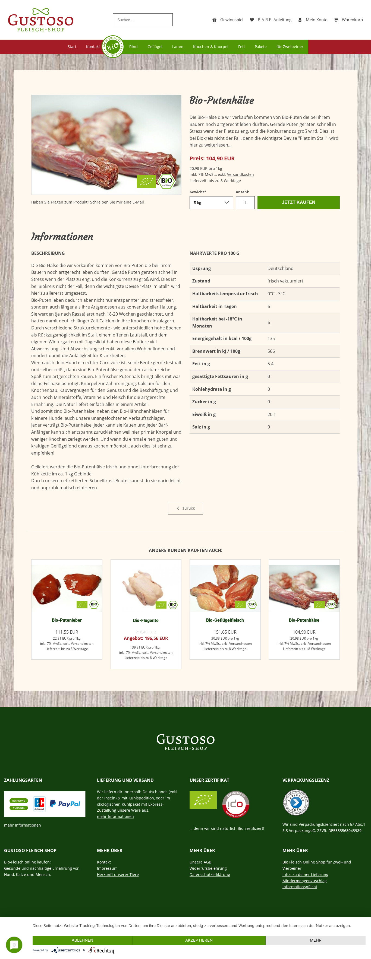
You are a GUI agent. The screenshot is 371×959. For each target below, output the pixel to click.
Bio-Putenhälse (304, 620)
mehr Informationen (22, 825)
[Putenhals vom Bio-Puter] (304, 588)
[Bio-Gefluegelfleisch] (225, 588)
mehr (316, 940)
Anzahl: (242, 191)
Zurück (188, 508)
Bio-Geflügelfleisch (225, 620)
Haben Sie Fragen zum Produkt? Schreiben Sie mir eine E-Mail (87, 202)
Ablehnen (82, 940)
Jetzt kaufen (298, 202)
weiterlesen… (218, 145)
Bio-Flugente (146, 620)
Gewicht (199, 191)
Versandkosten (240, 174)
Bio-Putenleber (67, 620)
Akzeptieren (199, 940)
